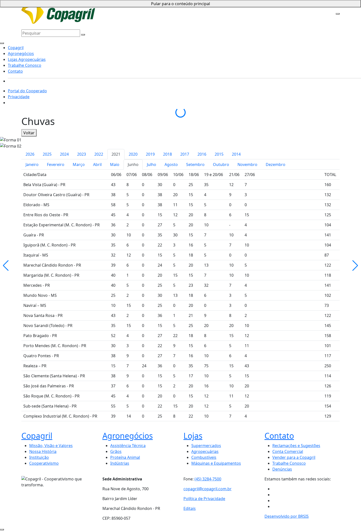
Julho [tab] (151, 164)
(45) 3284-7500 (207, 479)
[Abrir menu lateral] (338, 13)
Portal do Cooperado (27, 91)
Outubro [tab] (221, 164)
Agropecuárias (205, 451)
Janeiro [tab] (32, 164)
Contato (205, 8)
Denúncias (282, 469)
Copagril (93, 8)
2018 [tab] (167, 154)
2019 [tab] (150, 154)
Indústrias (119, 463)
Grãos (116, 451)
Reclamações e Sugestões (296, 445)
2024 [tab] (64, 154)
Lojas (192, 435)
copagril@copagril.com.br (207, 488)
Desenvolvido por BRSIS (286, 516)
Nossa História (42, 451)
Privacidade (18, 96)
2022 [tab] (98, 154)
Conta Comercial (287, 451)
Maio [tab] (114, 164)
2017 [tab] (184, 154)
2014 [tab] (236, 154)
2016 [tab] (201, 154)
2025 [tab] (47, 154)
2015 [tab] (219, 154)
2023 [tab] (81, 154)
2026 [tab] (30, 154)
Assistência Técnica (128, 445)
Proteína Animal (125, 457)
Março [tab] (79, 164)
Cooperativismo (44, 463)
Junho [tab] (133, 164)
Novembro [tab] (247, 164)
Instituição (39, 457)
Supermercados (206, 445)
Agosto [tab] (171, 164)
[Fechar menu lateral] (2, 43)
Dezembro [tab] (275, 164)
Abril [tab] (97, 164)
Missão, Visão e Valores (51, 445)
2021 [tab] (115, 154)
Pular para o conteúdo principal (180, 3)
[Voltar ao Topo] (2, 529)
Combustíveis (203, 457)
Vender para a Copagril (293, 457)
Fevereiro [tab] (55, 164)
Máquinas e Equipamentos (216, 463)
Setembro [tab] (195, 164)
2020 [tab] (133, 154)
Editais (189, 508)
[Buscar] (83, 34)
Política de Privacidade (204, 498)
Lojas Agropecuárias (146, 8)
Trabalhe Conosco (181, 8)
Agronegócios (114, 8)
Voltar (29, 133)
